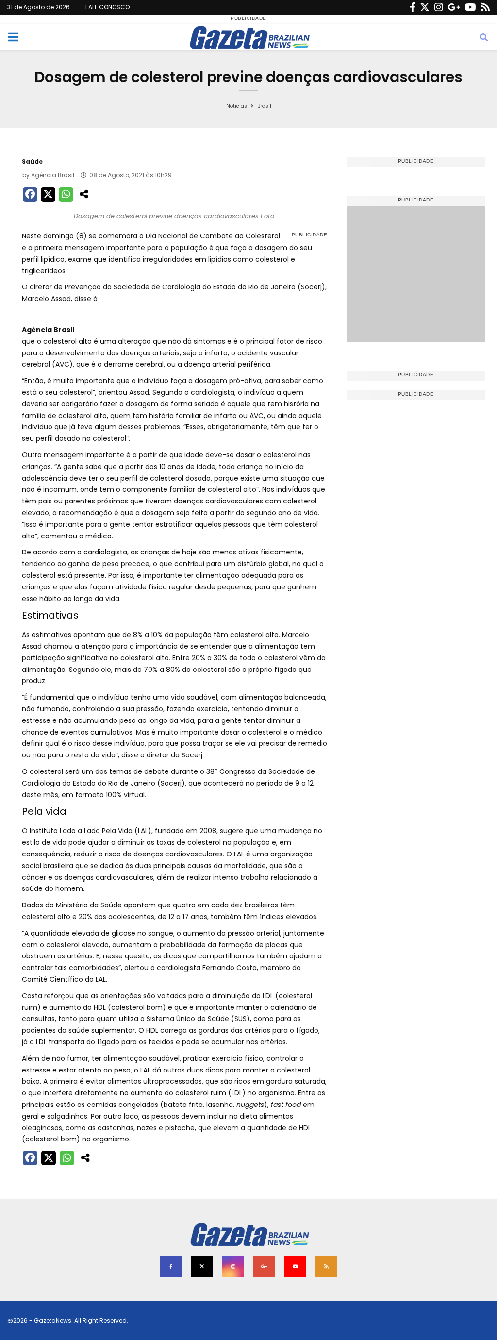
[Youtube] (470, 7)
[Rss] (485, 7)
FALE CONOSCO (107, 7)
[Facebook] (412, 7)
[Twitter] (425, 7)
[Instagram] (438, 7)
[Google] (454, 7)
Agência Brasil (52, 175)
